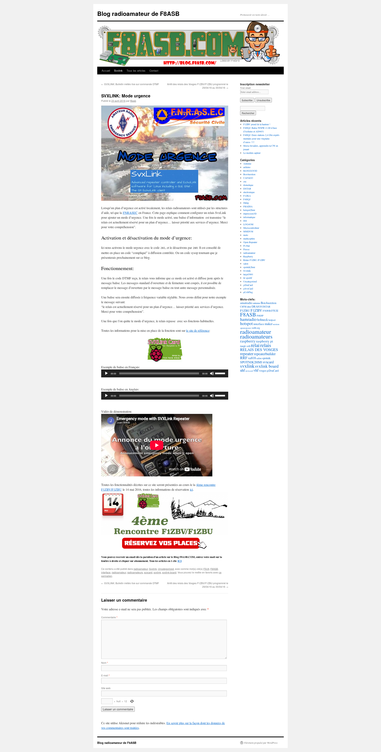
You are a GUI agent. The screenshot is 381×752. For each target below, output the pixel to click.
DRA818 (257, 306)
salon (245, 263)
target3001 (248, 274)
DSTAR (247, 188)
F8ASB (214, 568)
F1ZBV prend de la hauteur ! (256, 124)
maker (268, 324)
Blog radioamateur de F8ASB (138, 13)
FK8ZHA (248, 206)
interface (106, 572)
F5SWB (267, 311)
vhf (256, 370)
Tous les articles (136, 70)
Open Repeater (250, 242)
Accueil (106, 70)
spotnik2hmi (249, 267)
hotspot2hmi (249, 210)
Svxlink (118, 70)
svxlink (157, 572)
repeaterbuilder (265, 353)
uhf (242, 370)
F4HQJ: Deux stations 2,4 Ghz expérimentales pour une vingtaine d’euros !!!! (261, 138)
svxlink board (169, 572)
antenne (256, 303)
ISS (245, 220)
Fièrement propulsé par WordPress (261, 742)
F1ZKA (247, 195)
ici (191, 489)
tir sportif (247, 277)
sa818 (252, 358)
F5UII (206, 568)
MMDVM (248, 231)
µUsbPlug (248, 292)
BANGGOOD (250, 170)
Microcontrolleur (251, 227)
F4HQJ (246, 199)
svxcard (268, 361)
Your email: (245, 87)
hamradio (248, 319)
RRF (243, 357)
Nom (104, 662)
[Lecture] (106, 373)
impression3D (250, 213)
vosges (262, 370)
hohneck (262, 319)
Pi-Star (246, 245)
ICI (180, 561)
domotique (248, 185)
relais (265, 345)
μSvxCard (248, 288)
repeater (246, 353)
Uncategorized (166, 568)
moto (245, 235)
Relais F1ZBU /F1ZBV (254, 260)
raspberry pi (264, 341)
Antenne (247, 163)
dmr (249, 306)
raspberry (247, 341)
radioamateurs (135, 572)
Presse (246, 249)
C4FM (243, 306)
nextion (276, 324)
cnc (244, 181)
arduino (246, 167)
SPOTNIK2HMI (251, 362)
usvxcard (249, 370)
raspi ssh (245, 346)
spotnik (266, 358)
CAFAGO (248, 177)
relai (255, 345)
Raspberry (248, 256)
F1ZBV (256, 310)
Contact (153, 70)
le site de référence (197, 330)
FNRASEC (130, 213)
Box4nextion (249, 174)
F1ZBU (245, 310)
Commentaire (109, 617)
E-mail (105, 675)
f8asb (133, 100)
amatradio (246, 303)
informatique (249, 217)
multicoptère (249, 238)
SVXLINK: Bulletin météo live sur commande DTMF (130, 84)
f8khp (246, 202)
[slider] (220, 373)
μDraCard (248, 285)
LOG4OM (248, 224)
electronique (249, 192)
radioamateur (141, 568)
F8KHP (260, 315)
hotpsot (271, 319)
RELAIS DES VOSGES (259, 349)
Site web (106, 688)
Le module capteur (252, 152)
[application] (164, 373)
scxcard (148, 572)
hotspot (246, 323)
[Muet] (212, 373)
